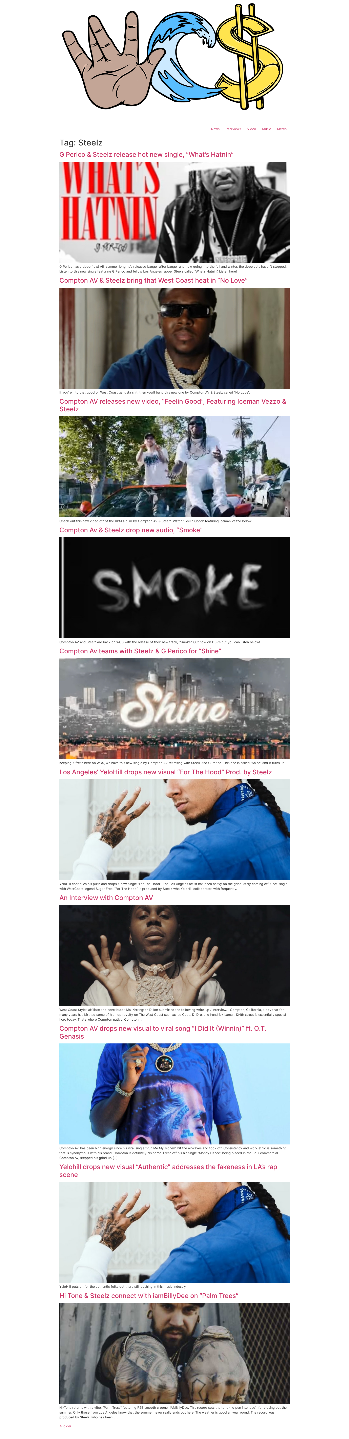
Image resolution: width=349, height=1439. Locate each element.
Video (251, 129)
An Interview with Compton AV (106, 898)
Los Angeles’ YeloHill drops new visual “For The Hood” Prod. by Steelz (165, 772)
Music (266, 129)
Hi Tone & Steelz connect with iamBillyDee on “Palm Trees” (149, 1296)
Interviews (233, 129)
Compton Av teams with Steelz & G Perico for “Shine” (140, 651)
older (65, 1426)
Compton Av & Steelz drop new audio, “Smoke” (131, 530)
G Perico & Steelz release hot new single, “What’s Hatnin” (146, 154)
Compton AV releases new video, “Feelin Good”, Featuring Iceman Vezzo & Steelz (172, 405)
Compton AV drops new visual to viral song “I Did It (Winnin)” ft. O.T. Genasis (162, 1032)
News (215, 129)
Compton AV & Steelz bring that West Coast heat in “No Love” (153, 280)
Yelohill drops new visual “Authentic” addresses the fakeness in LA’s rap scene (168, 1170)
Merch (282, 129)
